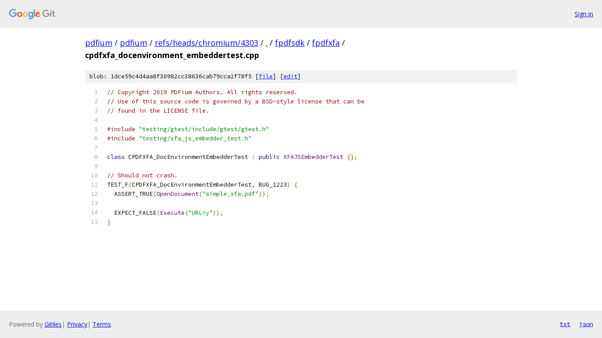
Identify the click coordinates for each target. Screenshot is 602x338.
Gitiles (53, 324)
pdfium (98, 42)
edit (290, 76)
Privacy (77, 324)
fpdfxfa (326, 42)
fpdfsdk (290, 42)
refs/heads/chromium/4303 (206, 42)
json (586, 324)
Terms (102, 324)
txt (565, 324)
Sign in (584, 14)
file (266, 76)
